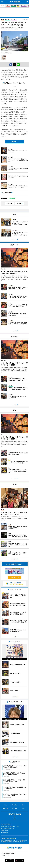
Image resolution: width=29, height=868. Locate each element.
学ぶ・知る (13, 19)
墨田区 (3, 27)
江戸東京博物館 (20, 27)
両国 (7, 27)
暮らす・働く (23, 5)
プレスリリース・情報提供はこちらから (10, 826)
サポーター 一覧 (14, 577)
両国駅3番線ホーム (12, 27)
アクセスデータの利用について (8, 828)
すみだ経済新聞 (14, 2)
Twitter (14, 818)
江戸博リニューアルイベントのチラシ (14, 83)
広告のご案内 (5, 832)
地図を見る (14, 141)
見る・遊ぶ (13, 5)
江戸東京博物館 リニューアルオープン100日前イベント (11, 28)
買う (18, 5)
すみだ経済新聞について (7, 824)
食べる (8, 5)
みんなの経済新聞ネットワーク (14, 848)
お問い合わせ (5, 830)
